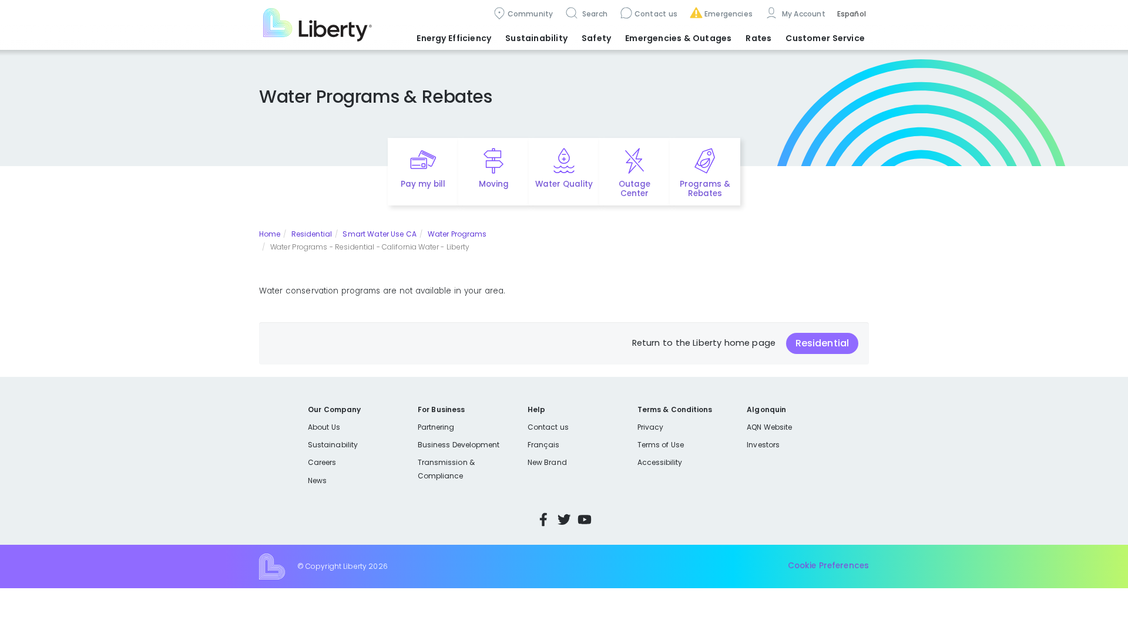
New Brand (547, 462)
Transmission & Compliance (446, 468)
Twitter (564, 519)
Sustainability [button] (536, 38)
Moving (494, 184)
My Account (802, 14)
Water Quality (564, 184)
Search (593, 14)
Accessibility (660, 462)
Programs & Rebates (705, 189)
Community (530, 14)
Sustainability (333, 445)
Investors (763, 445)
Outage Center (634, 189)
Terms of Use (660, 445)
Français (543, 445)
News (317, 480)
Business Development (459, 445)
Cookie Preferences (828, 566)
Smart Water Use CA (380, 234)
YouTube (584, 519)
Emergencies (728, 14)
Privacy (650, 427)
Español (851, 14)
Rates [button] (758, 38)
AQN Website (769, 427)
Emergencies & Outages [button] (678, 38)
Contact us (655, 14)
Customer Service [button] (825, 38)
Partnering (436, 427)
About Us (324, 427)
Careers (322, 462)
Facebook (543, 519)
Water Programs (457, 234)
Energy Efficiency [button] (454, 38)
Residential (311, 234)
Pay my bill (423, 184)
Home (269, 234)
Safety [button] (596, 38)
